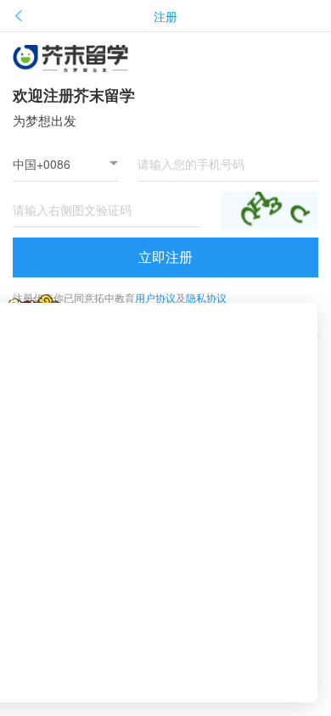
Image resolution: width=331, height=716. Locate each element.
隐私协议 (206, 297)
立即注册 (165, 256)
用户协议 (155, 297)
